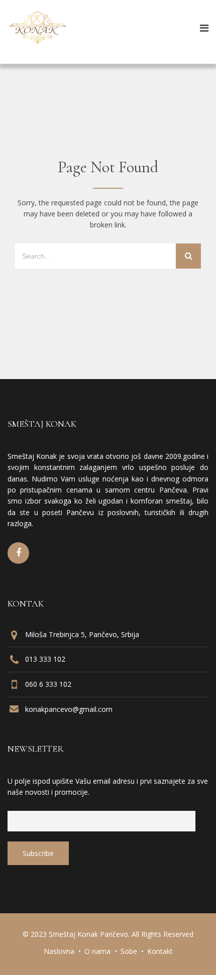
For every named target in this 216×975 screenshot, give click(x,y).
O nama (97, 951)
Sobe (129, 951)
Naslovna (59, 951)
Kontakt (160, 951)
